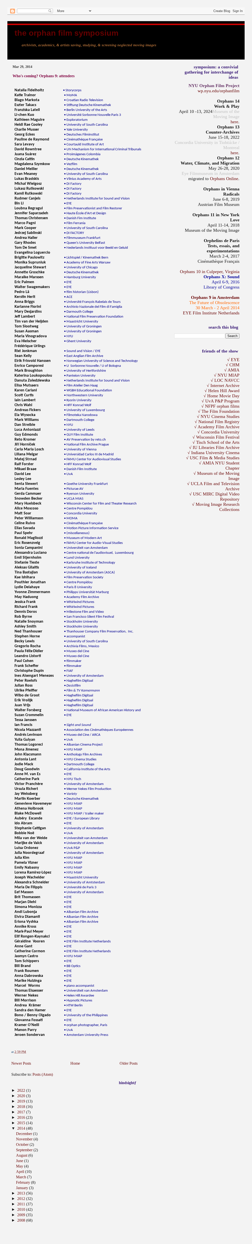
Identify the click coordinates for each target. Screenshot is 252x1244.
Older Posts (129, 1063)
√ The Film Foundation (218, 411)
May (20, 1166)
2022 (21, 1090)
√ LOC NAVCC (225, 380)
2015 (21, 1123)
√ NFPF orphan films (220, 406)
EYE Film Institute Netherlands (211, 312)
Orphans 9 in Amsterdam (215, 297)
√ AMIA (231, 370)
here (234, 121)
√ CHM (232, 364)
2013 (21, 1193)
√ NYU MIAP (226, 375)
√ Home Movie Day (221, 395)
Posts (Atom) (42, 1074)
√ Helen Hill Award (222, 390)
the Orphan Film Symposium (66, 33)
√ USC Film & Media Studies (212, 457)
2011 (21, 1204)
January (22, 1188)
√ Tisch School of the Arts (215, 442)
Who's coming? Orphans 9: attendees (44, 76)
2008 (21, 1220)
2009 (21, 1215)
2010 (21, 1209)
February (23, 1182)
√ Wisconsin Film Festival (215, 437)
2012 (21, 1199)
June (20, 1161)
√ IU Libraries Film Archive (214, 447)
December (24, 1134)
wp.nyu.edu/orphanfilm (218, 90)
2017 (21, 1112)
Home (75, 1063)
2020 (21, 1096)
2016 (21, 1117)
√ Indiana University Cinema (213, 452)
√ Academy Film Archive (216, 426)
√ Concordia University (218, 432)
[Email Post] (27, 1052)
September (24, 1150)
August (22, 1155)
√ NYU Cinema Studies (218, 416)
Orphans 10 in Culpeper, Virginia (209, 271)
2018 (21, 1107)
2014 (21, 1128)
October (23, 1144)
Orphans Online (224, 178)
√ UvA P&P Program (220, 401)
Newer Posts (21, 1063)
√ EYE (233, 359)
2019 (21, 1101)
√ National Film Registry (217, 421)
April (20, 1171)
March (21, 1177)
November (24, 1139)
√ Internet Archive (223, 385)
